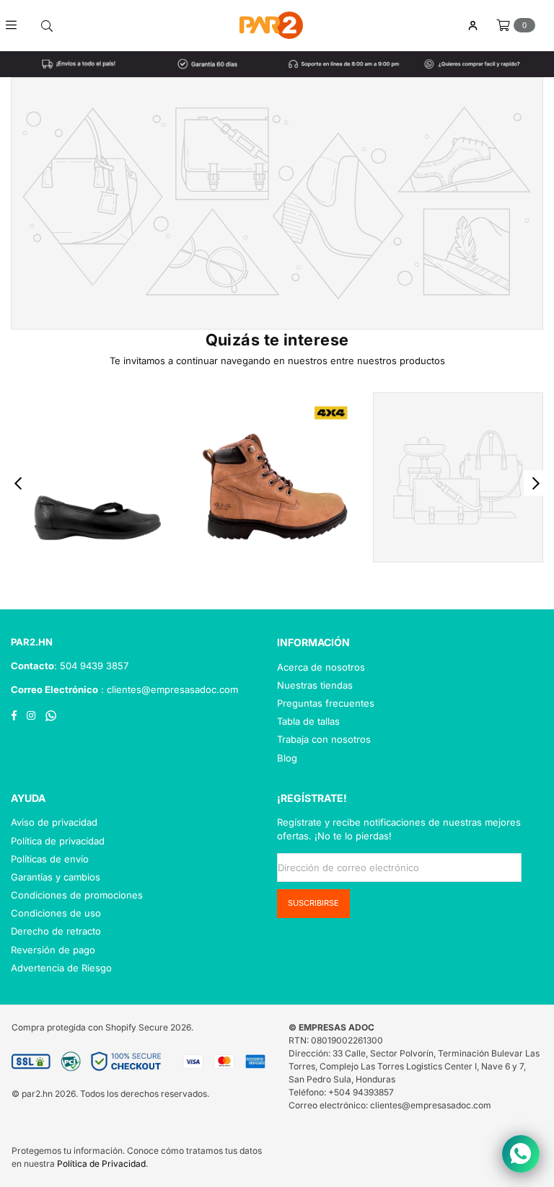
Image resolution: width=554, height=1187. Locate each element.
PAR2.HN (32, 642)
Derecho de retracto (56, 931)
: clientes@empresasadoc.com (168, 689)
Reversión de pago (53, 950)
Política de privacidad (58, 841)
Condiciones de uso (56, 913)
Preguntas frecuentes (325, 703)
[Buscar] (47, 25)
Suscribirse (313, 903)
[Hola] (472, 25)
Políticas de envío (50, 859)
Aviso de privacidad (54, 822)
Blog (287, 758)
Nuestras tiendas (315, 685)
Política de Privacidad (101, 1163)
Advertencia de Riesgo (61, 968)
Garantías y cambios (55, 877)
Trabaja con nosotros (324, 739)
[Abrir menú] (16, 25)
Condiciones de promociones (77, 895)
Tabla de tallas (308, 721)
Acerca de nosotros (321, 667)
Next (536, 482)
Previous (18, 482)
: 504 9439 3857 (91, 665)
